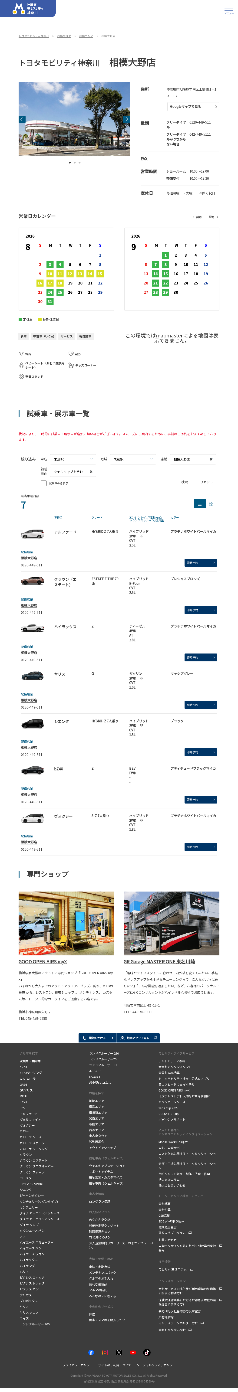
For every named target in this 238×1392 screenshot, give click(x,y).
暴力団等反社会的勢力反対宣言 (180, 1311)
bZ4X (23, 1067)
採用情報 (165, 1261)
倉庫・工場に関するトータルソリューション (187, 1165)
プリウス (26, 1295)
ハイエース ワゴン (32, 1254)
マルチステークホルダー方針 (178, 1323)
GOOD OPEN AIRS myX (43, 961)
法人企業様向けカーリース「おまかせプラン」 (117, 1245)
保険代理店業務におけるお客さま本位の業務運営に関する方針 (187, 1302)
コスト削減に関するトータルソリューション (187, 1155)
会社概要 (165, 1203)
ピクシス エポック (32, 1277)
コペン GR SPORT (32, 1184)
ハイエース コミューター (36, 1242)
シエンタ (26, 1189)
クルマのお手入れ (101, 1278)
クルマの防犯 (98, 1290)
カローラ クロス (31, 1137)
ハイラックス (29, 1260)
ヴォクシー (27, 1125)
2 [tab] (74, 161)
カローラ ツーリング (34, 1149)
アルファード (29, 1113)
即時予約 (192, 563)
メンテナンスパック (102, 1272)
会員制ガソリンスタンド (175, 1067)
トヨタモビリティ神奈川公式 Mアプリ (184, 1078)
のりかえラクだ (99, 1219)
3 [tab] (79, 161)
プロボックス (29, 1301)
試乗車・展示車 (30, 1061)
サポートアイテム (101, 1171)
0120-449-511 (200, 122)
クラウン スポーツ (32, 1172)
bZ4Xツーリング (31, 1072)
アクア (24, 1108)
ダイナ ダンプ (29, 1224)
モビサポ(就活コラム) (173, 1269)
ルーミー (95, 1071)
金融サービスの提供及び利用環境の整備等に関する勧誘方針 (187, 1291)
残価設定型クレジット (104, 1225)
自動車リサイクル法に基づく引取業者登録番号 (187, 1248)
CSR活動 (164, 1215)
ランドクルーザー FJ (103, 1065)
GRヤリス (26, 1090)
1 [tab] (69, 161)
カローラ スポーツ (32, 1143)
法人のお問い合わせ (172, 1185)
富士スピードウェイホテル (177, 1084)
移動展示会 (96, 1141)
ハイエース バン (31, 1248)
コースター (27, 1178)
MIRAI (24, 1096)
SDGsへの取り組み (171, 1221)
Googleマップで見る (185, 106)
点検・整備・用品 (101, 1259)
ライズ (24, 1318)
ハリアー (26, 1271)
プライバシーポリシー (78, 1365)
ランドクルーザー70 (102, 1059)
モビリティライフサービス (177, 1053)
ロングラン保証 (99, 1201)
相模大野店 (29, 557)
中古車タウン (98, 1136)
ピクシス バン (29, 1289)
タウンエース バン (32, 1230)
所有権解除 (166, 1317)
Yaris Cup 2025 (168, 1108)
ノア (23, 1236)
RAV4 (23, 1102)
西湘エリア (96, 1130)
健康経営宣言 (168, 1227)
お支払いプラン (99, 1212)
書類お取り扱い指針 (172, 1330)
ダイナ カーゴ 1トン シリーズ (40, 1213)
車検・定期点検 (99, 1267)
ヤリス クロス (29, 1312)
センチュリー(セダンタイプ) (39, 1201)
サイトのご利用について (114, 1365)
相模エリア (96, 1124)
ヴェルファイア (30, 1119)
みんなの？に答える (102, 1296)
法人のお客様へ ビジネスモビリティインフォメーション (186, 1132)
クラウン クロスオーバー (37, 1166)
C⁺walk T (94, 1077)
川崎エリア (96, 1100)
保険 (92, 1314)
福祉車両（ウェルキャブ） (107, 1158)
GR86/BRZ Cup (169, 1113)
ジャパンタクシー (32, 1195)
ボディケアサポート (172, 1119)
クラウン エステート (34, 1160)
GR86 (23, 1084)
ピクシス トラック (32, 1283)
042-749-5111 (200, 134)
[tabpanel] (74, 119)
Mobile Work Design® (173, 1142)
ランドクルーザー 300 (35, 1324)
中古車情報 (96, 1194)
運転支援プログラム (172, 1233)
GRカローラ (28, 1078)
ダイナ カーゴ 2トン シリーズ (40, 1219)
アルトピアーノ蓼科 (172, 1061)
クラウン (26, 1154)
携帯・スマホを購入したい (107, 1320)
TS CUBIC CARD (99, 1237)
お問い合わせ (168, 1240)
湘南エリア (96, 1118)
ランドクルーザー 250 (104, 1053)
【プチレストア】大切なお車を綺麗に (184, 1096)
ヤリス (24, 1306)
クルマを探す (29, 1053)
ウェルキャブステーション (107, 1165)
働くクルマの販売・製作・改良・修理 (184, 1174)
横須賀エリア (98, 1112)
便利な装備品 (98, 1284)
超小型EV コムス (100, 1082)
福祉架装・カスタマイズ (105, 1177)
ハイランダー (29, 1266)
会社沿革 (165, 1209)
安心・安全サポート (172, 1148)
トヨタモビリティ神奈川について (181, 1196)
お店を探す (96, 1093)
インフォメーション (172, 1281)
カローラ (26, 1131)
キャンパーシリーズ (172, 1102)
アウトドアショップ (102, 1147)
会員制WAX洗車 (169, 1072)
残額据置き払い (99, 1231)
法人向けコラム (169, 1179)
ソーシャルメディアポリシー (156, 1365)
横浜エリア (96, 1106)
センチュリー (29, 1207)
